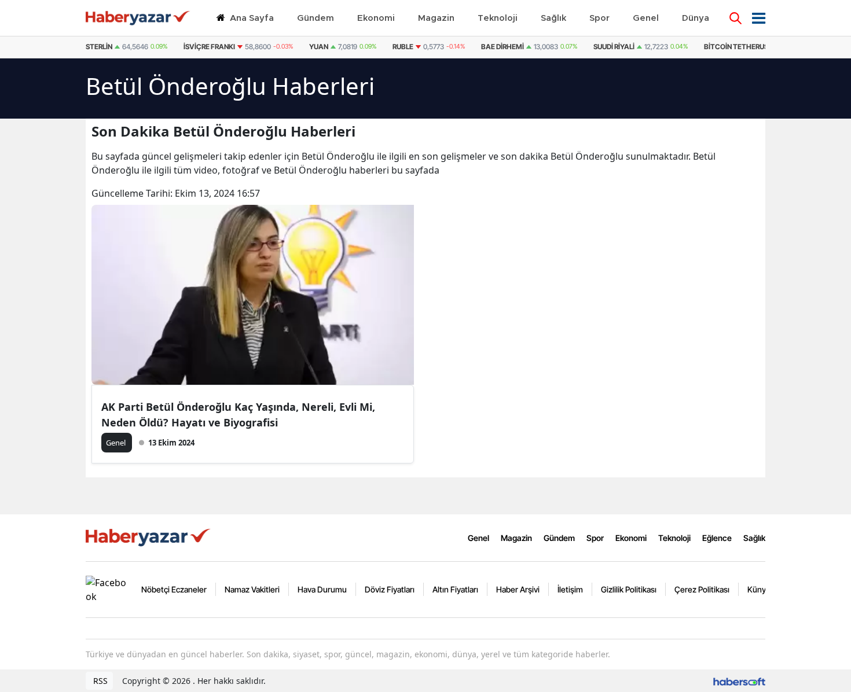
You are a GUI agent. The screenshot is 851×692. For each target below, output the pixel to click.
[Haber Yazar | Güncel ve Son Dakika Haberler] (149, 537)
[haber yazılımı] (739, 681)
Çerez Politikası (701, 589)
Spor (595, 538)
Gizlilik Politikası (628, 589)
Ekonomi (631, 538)
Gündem (559, 538)
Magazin (516, 538)
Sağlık (754, 538)
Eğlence (717, 538)
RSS (99, 680)
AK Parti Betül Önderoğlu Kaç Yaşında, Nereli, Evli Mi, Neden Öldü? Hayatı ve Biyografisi (238, 414)
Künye (759, 589)
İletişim (570, 589)
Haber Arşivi (518, 589)
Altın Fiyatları (455, 589)
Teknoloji (674, 538)
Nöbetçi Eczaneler (174, 589)
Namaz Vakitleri (252, 589)
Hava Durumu (322, 589)
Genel (478, 538)
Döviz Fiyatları (390, 589)
